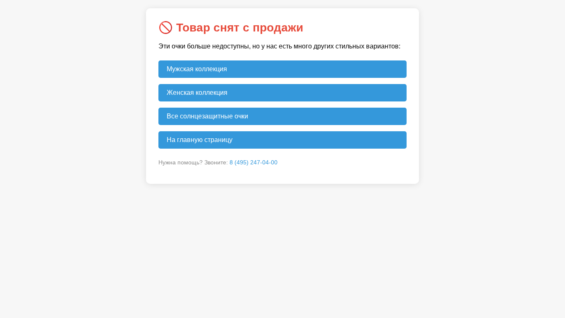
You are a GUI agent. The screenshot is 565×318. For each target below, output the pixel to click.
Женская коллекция (197, 92)
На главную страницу (199, 139)
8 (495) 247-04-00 (254, 162)
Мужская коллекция (197, 68)
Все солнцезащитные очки (207, 116)
